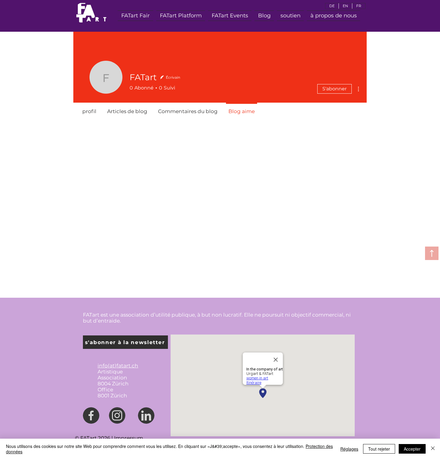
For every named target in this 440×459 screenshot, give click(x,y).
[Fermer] (432, 448)
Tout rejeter (379, 449)
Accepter (412, 449)
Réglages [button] (349, 449)
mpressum (129, 438)
